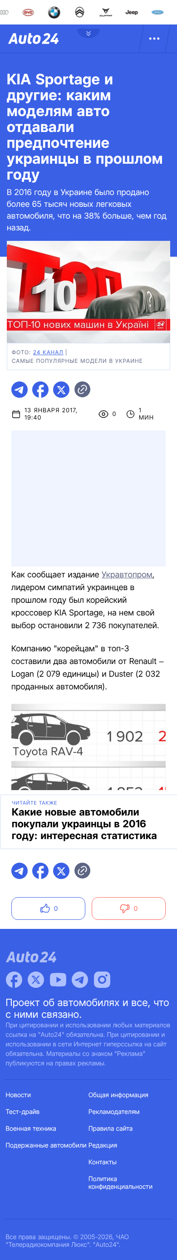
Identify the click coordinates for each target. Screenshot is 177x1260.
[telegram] (19, 389)
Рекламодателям (114, 1112)
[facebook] (40, 389)
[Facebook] (14, 980)
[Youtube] (58, 980)
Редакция (102, 1145)
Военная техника (31, 1129)
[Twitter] (36, 980)
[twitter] (61, 389)
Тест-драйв (23, 1112)
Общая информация (118, 1095)
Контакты (102, 1162)
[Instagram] (102, 980)
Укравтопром (127, 575)
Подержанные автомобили (46, 1145)
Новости (18, 1095)
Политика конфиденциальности (120, 1183)
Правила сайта (110, 1129)
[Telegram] (80, 980)
